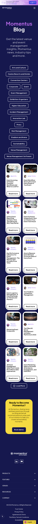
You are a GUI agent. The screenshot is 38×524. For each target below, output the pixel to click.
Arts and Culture (19, 68)
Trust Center (19, 509)
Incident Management (19, 112)
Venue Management (19, 150)
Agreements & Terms (19, 514)
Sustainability (19, 144)
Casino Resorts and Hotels (19, 74)
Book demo (19, 430)
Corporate (13, 87)
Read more (13, 194)
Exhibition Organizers (19, 99)
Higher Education (19, 106)
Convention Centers (19, 80)
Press (19, 125)
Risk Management (19, 131)
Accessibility (19, 520)
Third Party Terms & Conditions (19, 517)
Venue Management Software (19, 156)
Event (26, 87)
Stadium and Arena (19, 137)
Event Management (19, 93)
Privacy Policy (19, 512)
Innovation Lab (19, 118)
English (30, 522)
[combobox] (29, 522)
